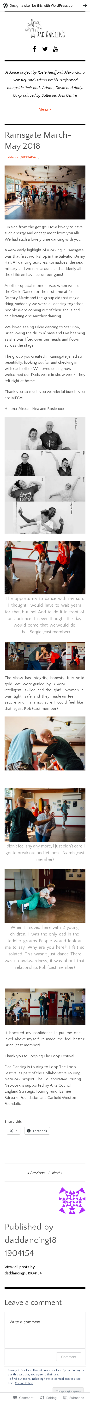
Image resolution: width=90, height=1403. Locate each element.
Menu (43, 109)
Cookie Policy (24, 1383)
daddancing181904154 (20, 157)
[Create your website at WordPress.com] (45, 5)
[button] (14, 656)
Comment (68, 1357)
